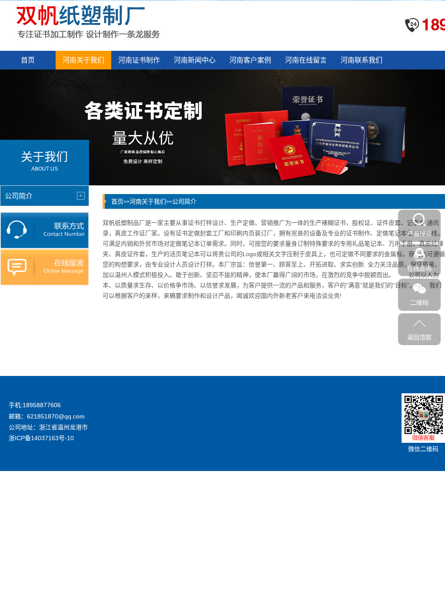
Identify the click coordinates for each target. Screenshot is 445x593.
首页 (28, 60)
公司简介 (184, 201)
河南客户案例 (250, 60)
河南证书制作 (139, 60)
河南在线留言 (306, 60)
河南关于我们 (83, 60)
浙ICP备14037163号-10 (41, 438)
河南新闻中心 (195, 60)
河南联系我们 (361, 60)
